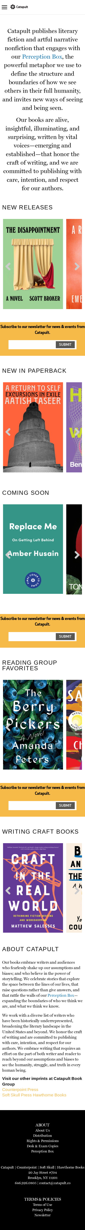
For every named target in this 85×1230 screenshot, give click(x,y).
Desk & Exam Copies (42, 1146)
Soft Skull (47, 1167)
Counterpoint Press (20, 1089)
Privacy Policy (42, 1210)
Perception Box (42, 56)
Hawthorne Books (49, 1095)
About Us (42, 1130)
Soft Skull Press (17, 1095)
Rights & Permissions (43, 1141)
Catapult (7, 1167)
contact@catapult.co (54, 1183)
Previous (9, 274)
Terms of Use (42, 1205)
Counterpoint (27, 1167)
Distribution (42, 1136)
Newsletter (42, 1215)
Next (76, 274)
